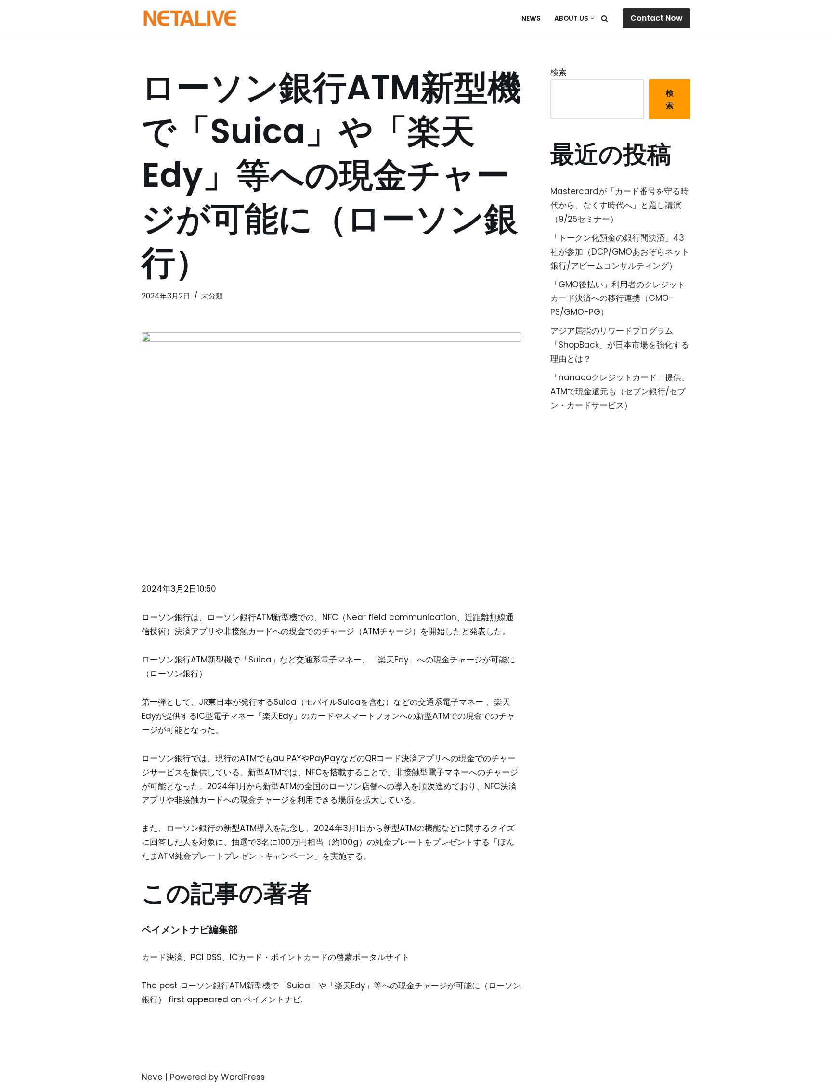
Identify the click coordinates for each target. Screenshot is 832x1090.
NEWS (531, 18)
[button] (592, 18)
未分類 (212, 296)
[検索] (604, 18)
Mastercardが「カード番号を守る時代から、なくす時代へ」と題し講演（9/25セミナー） (619, 205)
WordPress (243, 1077)
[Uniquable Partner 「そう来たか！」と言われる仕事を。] (190, 18)
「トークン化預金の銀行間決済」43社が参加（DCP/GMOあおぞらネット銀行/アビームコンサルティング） (619, 252)
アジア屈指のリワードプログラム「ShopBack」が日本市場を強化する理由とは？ (619, 344)
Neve (152, 1077)
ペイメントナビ (272, 999)
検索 (558, 72)
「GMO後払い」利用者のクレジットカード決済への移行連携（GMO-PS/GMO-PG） (617, 298)
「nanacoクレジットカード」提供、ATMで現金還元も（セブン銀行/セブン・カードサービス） (619, 391)
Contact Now (656, 18)
